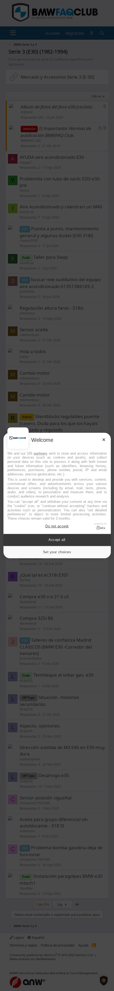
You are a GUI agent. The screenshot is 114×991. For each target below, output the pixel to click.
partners (40, 453)
